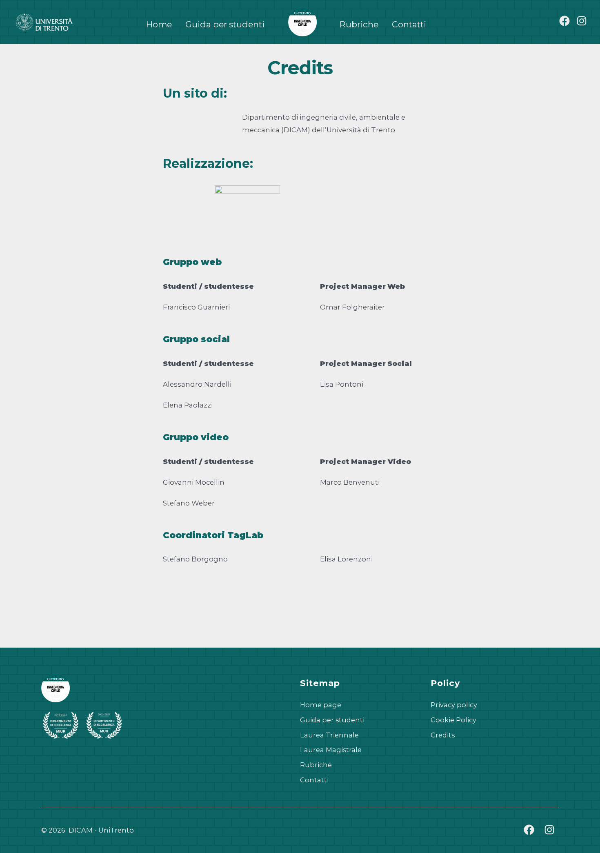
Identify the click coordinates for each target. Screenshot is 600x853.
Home (159, 24)
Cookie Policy (453, 720)
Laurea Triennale (329, 735)
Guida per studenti (224, 24)
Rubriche (359, 24)
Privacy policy (454, 705)
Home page (320, 705)
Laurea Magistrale (331, 750)
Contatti (409, 24)
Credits (443, 735)
